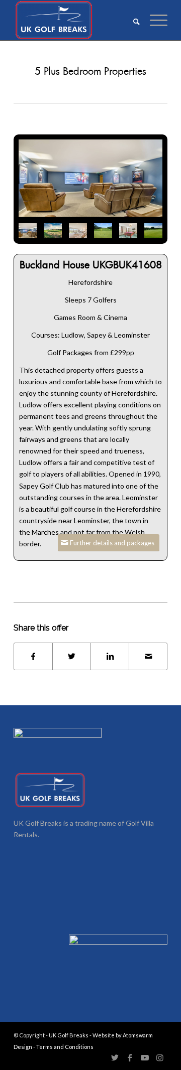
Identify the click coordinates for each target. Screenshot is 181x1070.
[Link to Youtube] (144, 1057)
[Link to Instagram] (159, 1057)
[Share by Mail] (148, 656)
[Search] (131, 20)
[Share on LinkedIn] (110, 656)
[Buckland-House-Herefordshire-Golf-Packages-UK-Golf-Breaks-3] (77, 230)
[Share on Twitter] (71, 656)
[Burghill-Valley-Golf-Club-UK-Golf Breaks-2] (103, 230)
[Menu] (153, 20)
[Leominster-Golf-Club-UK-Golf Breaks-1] (153, 230)
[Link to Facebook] (129, 1057)
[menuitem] (131, 20)
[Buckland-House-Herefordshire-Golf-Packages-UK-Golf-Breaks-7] (128, 230)
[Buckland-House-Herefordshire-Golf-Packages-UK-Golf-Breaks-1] (90, 178)
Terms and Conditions (65, 1046)
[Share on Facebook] (33, 656)
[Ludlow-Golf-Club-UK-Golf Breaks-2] (52, 230)
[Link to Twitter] (114, 1057)
